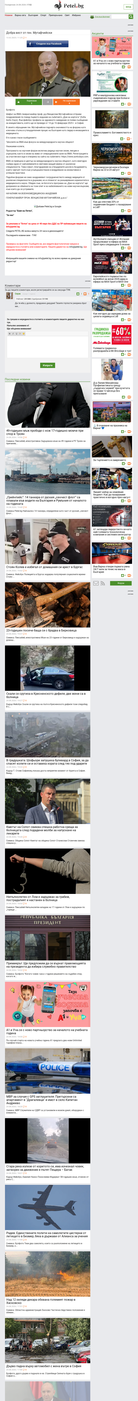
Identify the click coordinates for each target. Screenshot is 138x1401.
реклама (130, 25)
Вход (128, 7)
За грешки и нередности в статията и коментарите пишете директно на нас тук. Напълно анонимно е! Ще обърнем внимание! (45, 324)
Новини (8, 15)
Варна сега (20, 15)
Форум (121, 583)
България (33, 15)
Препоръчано (55, 15)
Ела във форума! (102, 17)
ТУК (68, 290)
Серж (18, 293)
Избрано (76, 15)
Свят (67, 15)
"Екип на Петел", (24, 211)
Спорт (43, 15)
